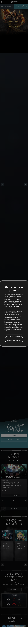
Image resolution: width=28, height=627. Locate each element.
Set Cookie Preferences (14, 336)
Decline (9, 340)
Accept (18, 340)
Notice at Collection (14, 302)
